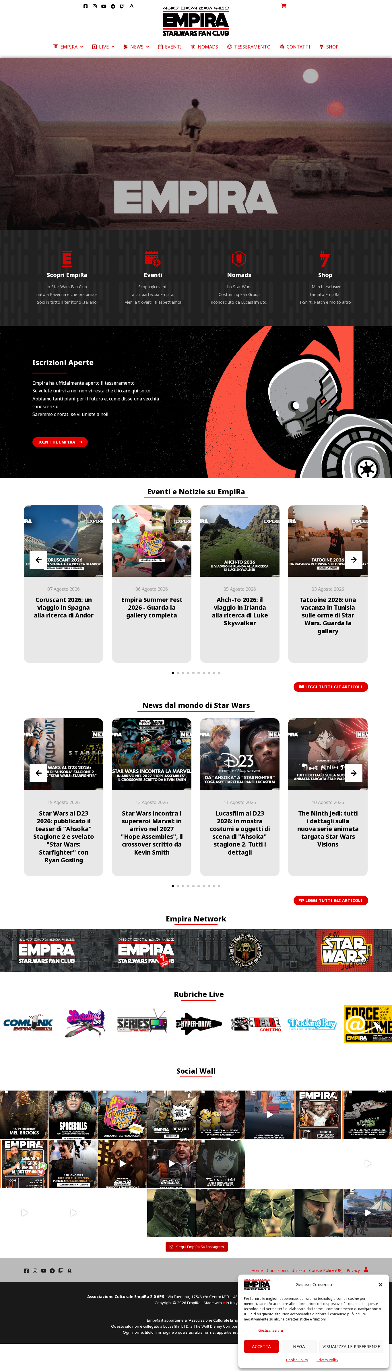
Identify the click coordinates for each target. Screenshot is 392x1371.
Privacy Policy (327, 1360)
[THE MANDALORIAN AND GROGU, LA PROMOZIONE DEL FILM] (368, 1164)
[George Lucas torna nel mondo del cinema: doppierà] (220, 1115)
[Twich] (60, 1270)
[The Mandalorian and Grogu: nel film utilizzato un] (368, 1115)
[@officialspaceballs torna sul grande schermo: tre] (73, 1115)
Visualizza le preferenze (351, 1346)
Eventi (153, 275)
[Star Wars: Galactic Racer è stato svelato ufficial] (171, 1164)
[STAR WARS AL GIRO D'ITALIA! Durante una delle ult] (24, 1213)
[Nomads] (239, 258)
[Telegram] (52, 1270)
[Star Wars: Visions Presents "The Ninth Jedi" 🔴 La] (220, 1164)
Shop (325, 275)
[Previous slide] (38, 560)
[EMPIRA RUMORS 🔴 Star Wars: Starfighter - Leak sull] (318, 1164)
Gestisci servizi (270, 1330)
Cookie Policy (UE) (326, 1270)
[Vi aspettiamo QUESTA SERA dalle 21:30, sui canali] (318, 1115)
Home (257, 1270)
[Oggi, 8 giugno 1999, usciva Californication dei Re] (73, 1164)
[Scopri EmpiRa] (66, 258)
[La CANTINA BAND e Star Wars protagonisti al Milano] (269, 1115)
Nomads (239, 275)
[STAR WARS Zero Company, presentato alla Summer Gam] (122, 1164)
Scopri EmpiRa (67, 275)
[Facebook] (26, 1270)
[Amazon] (69, 1270)
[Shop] (325, 258)
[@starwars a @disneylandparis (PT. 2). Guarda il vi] (368, 1213)
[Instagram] (35, 1270)
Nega (299, 1346)
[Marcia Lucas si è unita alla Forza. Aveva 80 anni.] (122, 1213)
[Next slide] (353, 560)
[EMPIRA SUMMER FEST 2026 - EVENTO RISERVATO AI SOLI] (122, 1115)
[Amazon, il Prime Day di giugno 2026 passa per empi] (171, 1115)
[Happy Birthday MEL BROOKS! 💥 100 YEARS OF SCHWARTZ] (24, 1115)
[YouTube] (43, 1270)
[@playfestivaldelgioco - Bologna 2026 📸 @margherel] (171, 1213)
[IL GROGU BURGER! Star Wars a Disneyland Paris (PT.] (73, 1213)
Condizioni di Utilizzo (286, 1270)
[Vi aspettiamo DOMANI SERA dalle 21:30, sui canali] (24, 1164)
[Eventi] (153, 258)
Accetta (261, 1346)
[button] (380, 1284)
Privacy (353, 1270)
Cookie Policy (297, 1360)
